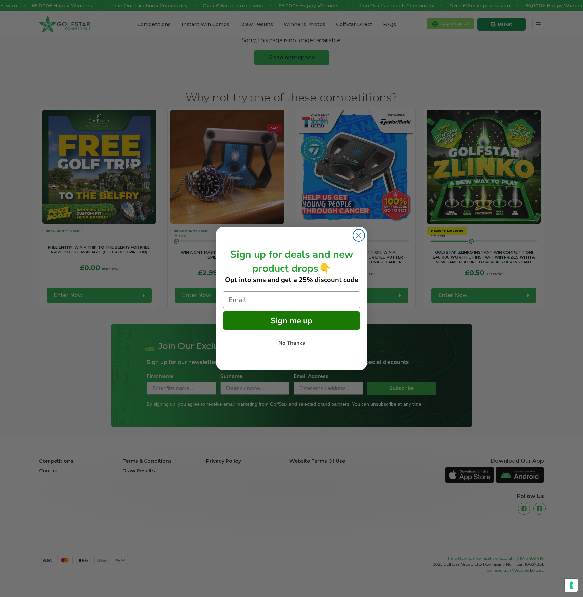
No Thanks (291, 343)
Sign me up (291, 320)
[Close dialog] (359, 235)
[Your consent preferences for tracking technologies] (571, 585)
